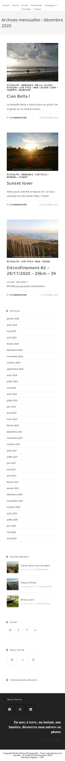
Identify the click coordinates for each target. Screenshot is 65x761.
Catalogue (50, 5)
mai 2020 (11, 532)
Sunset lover (20, 183)
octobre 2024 (13, 362)
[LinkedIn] (33, 660)
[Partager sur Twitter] (10, 630)
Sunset (23, 177)
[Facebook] (12, 660)
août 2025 (12, 324)
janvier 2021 (13, 488)
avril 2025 (11, 337)
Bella (38, 85)
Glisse (48, 85)
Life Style (25, 87)
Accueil (5, 5)
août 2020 (12, 513)
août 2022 (12, 394)
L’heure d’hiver (28, 582)
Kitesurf (12, 87)
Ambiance (27, 85)
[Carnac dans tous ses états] (13, 567)
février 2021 (13, 482)
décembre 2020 (15, 494)
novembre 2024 (15, 356)
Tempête (12, 90)
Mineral (12, 177)
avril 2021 (11, 475)
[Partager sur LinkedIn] (35, 630)
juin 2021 (11, 463)
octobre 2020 (13, 507)
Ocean (44, 87)
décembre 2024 (15, 350)
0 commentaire (18, 117)
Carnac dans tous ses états (35, 565)
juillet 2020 (12, 519)
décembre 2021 (15, 431)
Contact (37, 9)
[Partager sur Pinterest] (26, 630)
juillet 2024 (12, 381)
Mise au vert (27, 599)
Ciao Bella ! (18, 96)
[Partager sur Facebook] (18, 630)
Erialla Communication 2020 (38, 755)
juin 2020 (11, 525)
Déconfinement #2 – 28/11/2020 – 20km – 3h (31, 270)
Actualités (26, 9)
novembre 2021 (15, 438)
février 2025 (13, 343)
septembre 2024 (15, 368)
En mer (24, 5)
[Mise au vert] (13, 601)
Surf (53, 87)
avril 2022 (11, 412)
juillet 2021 (12, 456)
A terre (15, 5)
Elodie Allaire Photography (26, 753)
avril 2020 (11, 538)
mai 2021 (11, 469)
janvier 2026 (13, 318)
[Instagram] (22, 660)
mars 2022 (12, 419)
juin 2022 (11, 406)
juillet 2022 (12, 400)
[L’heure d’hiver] (13, 584)
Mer (36, 87)
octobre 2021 (13, 444)
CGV (42, 757)
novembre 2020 (15, 500)
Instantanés (36, 5)
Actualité (13, 85)
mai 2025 (11, 331)
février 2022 (13, 425)
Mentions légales (29, 757)
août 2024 (12, 375)
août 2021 (12, 450)
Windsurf (25, 90)
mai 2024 (11, 387)
